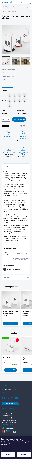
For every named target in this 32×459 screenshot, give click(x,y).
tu (8, 445)
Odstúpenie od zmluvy (7, 419)
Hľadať (28, 7)
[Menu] (30, 2)
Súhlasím (24, 454)
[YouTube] (16, 397)
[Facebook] (3, 397)
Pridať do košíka (17, 119)
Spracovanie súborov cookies (9, 422)
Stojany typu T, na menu (13, 269)
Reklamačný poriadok (7, 415)
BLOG (3, 412)
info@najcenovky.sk (10, 389)
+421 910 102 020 (10, 393)
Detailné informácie (7, 87)
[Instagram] (11, 397)
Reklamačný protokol (7, 414)
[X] (7, 397)
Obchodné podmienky (7, 417)
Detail (10, 323)
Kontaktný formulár (10, 403)
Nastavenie (16, 449)
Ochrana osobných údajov (9, 420)
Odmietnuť (8, 454)
